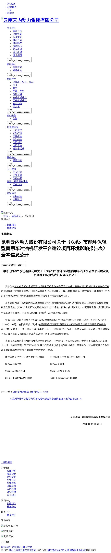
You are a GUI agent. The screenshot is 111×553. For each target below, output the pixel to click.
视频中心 (17, 70)
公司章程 (17, 145)
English (10, 12)
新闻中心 (11, 64)
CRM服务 (12, 7)
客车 (15, 88)
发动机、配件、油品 (23, 82)
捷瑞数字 (71, 550)
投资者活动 (18, 148)
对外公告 (11, 115)
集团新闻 (17, 67)
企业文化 (17, 37)
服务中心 (11, 157)
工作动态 (17, 184)
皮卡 (15, 85)
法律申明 (16, 547)
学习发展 (17, 175)
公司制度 (17, 142)
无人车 (16, 106)
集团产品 (11, 79)
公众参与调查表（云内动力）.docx (30, 391)
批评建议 (17, 199)
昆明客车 (17, 43)
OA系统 (11, 3)
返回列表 (6, 462)
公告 (15, 118)
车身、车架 (18, 91)
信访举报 (11, 193)
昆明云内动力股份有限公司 (22, 550)
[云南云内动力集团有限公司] (30, 20)
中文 (9, 10)
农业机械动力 (20, 97)
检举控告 (17, 196)
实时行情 (17, 133)
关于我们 (11, 28)
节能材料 (17, 94)
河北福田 (17, 55)
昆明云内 (17, 40)
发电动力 (17, 103)
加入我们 (17, 172)
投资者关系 (12, 127)
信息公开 (17, 178)
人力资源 (11, 169)
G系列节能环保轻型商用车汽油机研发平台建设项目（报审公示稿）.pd (46, 398)
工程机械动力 (20, 100)
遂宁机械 (17, 52)
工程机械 (81, 550)
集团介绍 (17, 31)
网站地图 (5, 547)
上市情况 (17, 130)
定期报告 (17, 136)
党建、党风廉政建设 (17, 181)
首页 (5, 216)
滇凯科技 (17, 46)
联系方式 (27, 547)
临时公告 (17, 139)
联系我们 (17, 160)
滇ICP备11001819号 (57, 550)
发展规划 (17, 34)
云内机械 (17, 49)
